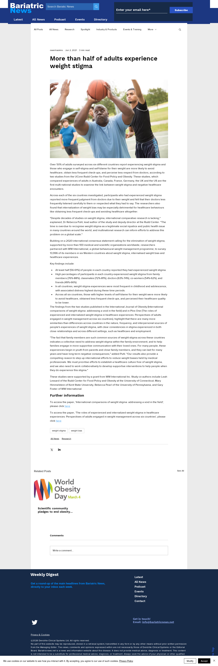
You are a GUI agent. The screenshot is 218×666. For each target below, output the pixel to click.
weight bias (76, 430)
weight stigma (59, 430)
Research (69, 29)
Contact (140, 601)
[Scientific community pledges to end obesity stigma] (57, 490)
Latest (139, 577)
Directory (141, 596)
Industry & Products (106, 29)
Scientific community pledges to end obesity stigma (54, 510)
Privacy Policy (126, 660)
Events (139, 591)
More (150, 29)
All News (53, 29)
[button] (179, 29)
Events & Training (132, 29)
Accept (204, 660)
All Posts (38, 29)
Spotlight (85, 29)
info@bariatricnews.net (158, 622)
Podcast (140, 586)
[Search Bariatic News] (96, 6)
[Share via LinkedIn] (59, 449)
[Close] (214, 660)
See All (180, 470)
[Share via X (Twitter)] (51, 449)
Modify (190, 660)
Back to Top (212, 655)
